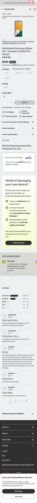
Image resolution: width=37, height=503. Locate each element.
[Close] (34, 476)
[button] (2, 9)
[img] (12, 315)
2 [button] (15, 401)
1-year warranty (27, 116)
